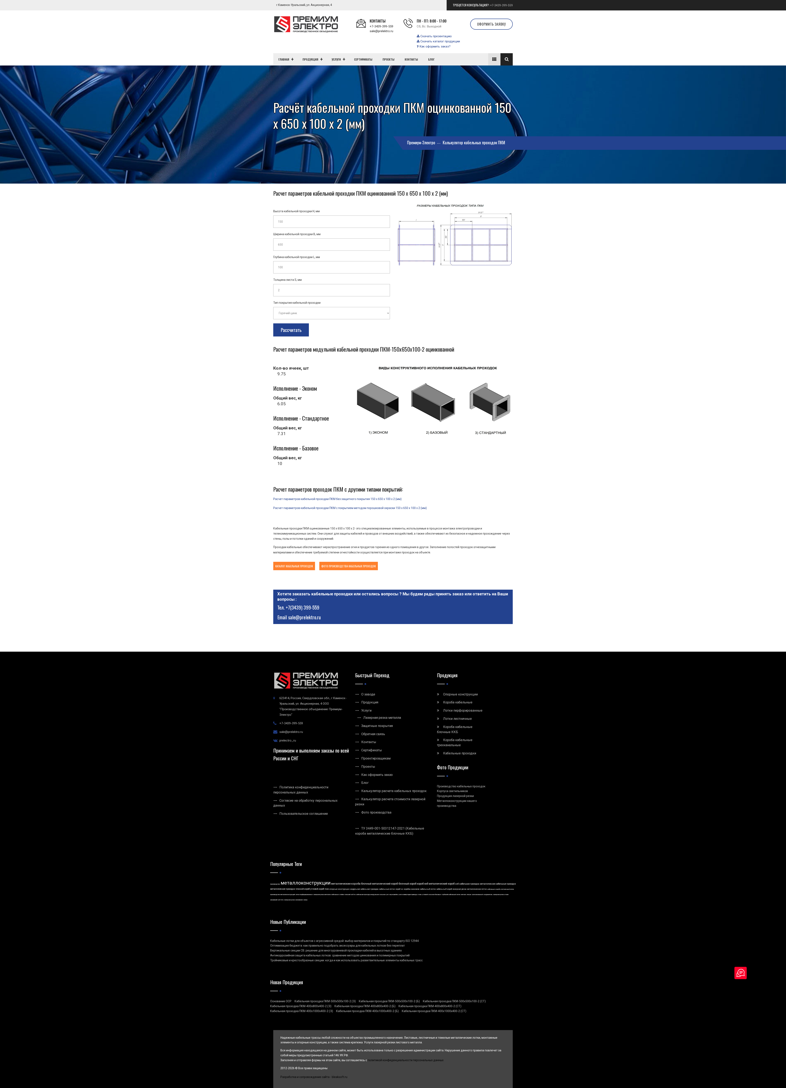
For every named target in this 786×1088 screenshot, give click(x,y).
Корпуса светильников (452, 791)
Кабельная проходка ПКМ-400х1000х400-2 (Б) (367, 1011)
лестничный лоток (507, 889)
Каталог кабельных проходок (294, 566)
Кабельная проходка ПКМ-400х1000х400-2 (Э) (301, 1011)
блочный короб (407, 883)
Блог (365, 783)
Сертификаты (371, 750)
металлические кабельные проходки (498, 884)
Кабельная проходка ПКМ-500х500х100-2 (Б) (389, 1001)
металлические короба (345, 883)
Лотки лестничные (457, 719)
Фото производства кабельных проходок (348, 566)
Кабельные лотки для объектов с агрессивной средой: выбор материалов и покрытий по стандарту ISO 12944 (344, 940)
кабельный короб (444, 889)
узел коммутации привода (408, 894)
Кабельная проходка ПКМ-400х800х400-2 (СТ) (430, 1006)
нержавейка (393, 894)
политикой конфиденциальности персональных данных (406, 1060)
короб (397, 889)
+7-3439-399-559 (501, 5)
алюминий (273, 900)
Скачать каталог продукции (440, 41)
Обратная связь (373, 734)
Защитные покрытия (377, 726)
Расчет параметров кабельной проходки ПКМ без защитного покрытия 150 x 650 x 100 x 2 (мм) (337, 499)
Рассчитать (291, 329)
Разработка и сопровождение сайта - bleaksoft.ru (313, 1077)
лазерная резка (459, 889)
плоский (347, 894)
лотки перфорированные (304, 894)
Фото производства (376, 812)
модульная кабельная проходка (364, 889)
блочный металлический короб (379, 883)
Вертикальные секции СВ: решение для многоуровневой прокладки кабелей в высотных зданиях (336, 950)
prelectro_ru (287, 740)
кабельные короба (493, 889)
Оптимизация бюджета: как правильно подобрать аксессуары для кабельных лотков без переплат (337, 945)
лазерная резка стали (500, 894)
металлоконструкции (306, 883)
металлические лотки (477, 889)
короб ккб (422, 883)
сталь (420, 894)
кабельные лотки (387, 889)
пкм (327, 889)
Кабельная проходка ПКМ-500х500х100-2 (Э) (325, 1001)
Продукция (369, 702)
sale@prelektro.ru (381, 31)
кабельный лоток (428, 889)
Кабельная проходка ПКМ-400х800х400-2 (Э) (300, 1006)
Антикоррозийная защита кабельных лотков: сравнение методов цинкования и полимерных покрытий (340, 955)
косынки (382, 894)
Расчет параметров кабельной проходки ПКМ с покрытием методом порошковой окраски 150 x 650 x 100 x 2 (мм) (350, 508)
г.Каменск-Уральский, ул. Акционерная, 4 (304, 5)
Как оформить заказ (377, 775)
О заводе (368, 694)
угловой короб (317, 889)
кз (402, 889)
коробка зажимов (411, 889)
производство (275, 884)
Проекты (368, 767)
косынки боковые (434, 894)
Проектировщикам (376, 758)
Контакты (368, 742)
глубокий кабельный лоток (451, 894)
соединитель (487, 894)
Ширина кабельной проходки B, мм (297, 234)
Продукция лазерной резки (455, 796)
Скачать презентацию (436, 36)
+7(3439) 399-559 (302, 607)
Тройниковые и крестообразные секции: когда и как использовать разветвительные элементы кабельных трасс (346, 960)
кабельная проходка (469, 884)
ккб (457, 884)
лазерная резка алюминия (293, 900)
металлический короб (442, 883)
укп (387, 894)
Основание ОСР (280, 1001)
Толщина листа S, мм (287, 279)
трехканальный (477, 894)
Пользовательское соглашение (303, 814)
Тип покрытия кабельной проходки (297, 302)
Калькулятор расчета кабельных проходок (394, 791)
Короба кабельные (457, 702)
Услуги (366, 710)
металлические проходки (282, 889)
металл (463, 894)
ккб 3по (280, 900)
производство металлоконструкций (282, 894)
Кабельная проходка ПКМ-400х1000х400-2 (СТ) (434, 1011)
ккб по (353, 894)
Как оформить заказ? (435, 46)
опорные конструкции (339, 889)
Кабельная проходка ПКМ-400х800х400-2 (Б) (364, 1006)
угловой (425, 894)
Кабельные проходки (459, 753)
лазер (305, 900)
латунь (469, 894)
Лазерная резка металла (382, 718)
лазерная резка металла (322, 894)
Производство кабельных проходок (461, 786)
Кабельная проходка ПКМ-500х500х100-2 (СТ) (454, 1001)
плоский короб (303, 889)
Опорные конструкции (460, 694)
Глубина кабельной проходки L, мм (296, 257)
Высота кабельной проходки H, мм (296, 211)
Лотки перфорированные (462, 710)
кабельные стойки (337, 894)
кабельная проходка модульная (367, 894)
